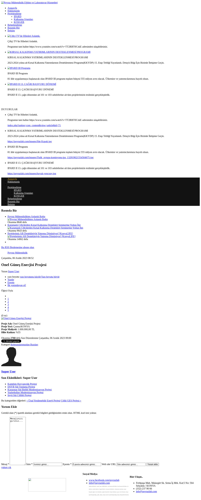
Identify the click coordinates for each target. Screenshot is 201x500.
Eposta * (67, 464)
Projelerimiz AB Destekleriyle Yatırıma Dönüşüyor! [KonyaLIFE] (40, 233)
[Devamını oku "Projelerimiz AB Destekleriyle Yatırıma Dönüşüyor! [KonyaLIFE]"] (41, 236)
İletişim (11, 30)
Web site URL (109, 464)
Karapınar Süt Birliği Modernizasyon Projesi (30, 389)
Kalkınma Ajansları (23, 19)
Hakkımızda (14, 10)
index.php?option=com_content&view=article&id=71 (34, 125)
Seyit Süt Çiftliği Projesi (19, 395)
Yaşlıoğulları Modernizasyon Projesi (25, 392)
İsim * (29, 464)
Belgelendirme (15, 25)
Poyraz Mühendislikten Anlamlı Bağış (26, 216)
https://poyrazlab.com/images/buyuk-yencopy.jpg (32, 173)
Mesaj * (5, 464)
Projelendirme (14, 13)
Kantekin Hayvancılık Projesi (22, 384)
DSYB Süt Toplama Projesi (21, 386)
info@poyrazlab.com (99, 483)
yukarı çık (6, 467)
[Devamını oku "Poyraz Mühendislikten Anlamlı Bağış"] (28, 219)
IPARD (17, 16)
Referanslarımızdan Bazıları (24, 344)
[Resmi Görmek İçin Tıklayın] (16, 318)
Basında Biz (14, 27)
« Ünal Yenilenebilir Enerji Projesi (43, 400)
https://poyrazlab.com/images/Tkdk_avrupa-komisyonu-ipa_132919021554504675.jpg (50, 157)
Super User (13, 271)
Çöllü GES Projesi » (71, 400)
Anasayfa (12, 8)
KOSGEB (19, 22)
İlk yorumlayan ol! (17, 285)
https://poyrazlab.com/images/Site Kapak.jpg (30, 141)
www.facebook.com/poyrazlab (104, 480)
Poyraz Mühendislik (17, 252)
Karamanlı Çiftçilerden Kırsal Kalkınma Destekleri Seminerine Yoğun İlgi (44, 225)
